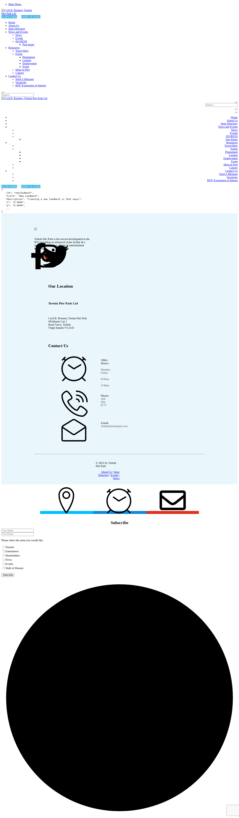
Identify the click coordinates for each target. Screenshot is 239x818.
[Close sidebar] (236, 112)
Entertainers (12, 551)
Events (114, 475)
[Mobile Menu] (236, 109)
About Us (106, 472)
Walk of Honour (14, 568)
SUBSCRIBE (9, 16)
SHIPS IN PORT (30, 16)
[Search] (2, 92)
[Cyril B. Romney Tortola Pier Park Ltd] (18, 13)
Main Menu (14, 4)
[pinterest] (55, 256)
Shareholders (12, 555)
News (116, 478)
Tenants (9, 547)
